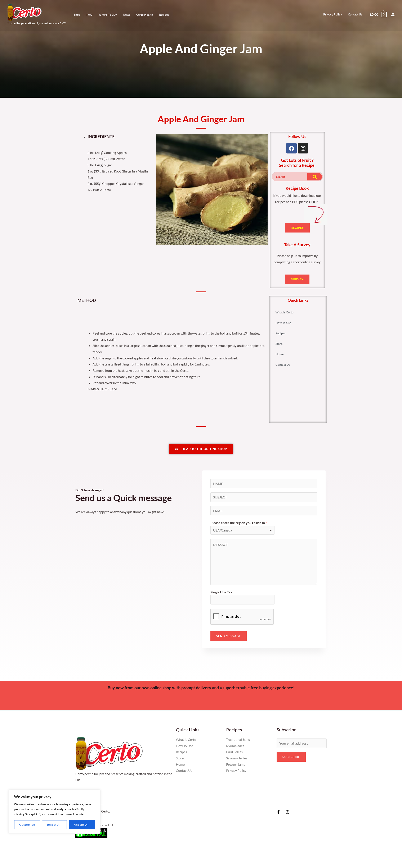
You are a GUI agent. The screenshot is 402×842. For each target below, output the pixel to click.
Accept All (82, 824)
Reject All (54, 824)
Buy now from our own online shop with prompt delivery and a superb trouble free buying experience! (201, 687)
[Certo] (24, 12)
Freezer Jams (235, 764)
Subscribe (291, 757)
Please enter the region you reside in (238, 523)
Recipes (164, 14)
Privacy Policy (332, 14)
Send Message (228, 636)
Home (279, 354)
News (126, 14)
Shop (77, 14)
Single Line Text (222, 592)
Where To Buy (107, 14)
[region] (54, 812)
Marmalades (235, 746)
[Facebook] (278, 812)
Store (279, 343)
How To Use (283, 323)
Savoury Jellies (236, 758)
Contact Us (355, 14)
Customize (27, 824)
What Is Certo (285, 312)
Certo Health (144, 14)
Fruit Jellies (234, 752)
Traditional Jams (238, 739)
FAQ (89, 14)
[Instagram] (287, 812)
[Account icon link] (393, 14)
